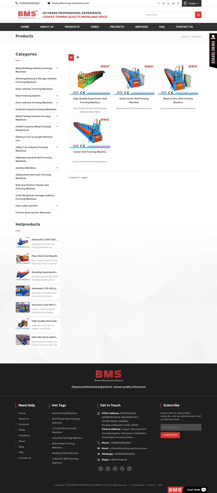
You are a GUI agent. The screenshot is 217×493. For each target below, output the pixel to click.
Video (95, 26)
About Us (24, 418)
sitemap (151, 485)
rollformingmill (118, 459)
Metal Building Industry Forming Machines (34, 70)
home (25, 26)
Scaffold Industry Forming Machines (36, 109)
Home (22, 413)
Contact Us (25, 457)
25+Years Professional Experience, (72, 13)
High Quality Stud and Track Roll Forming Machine (45, 321)
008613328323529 (121, 442)
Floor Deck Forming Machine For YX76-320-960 (45, 256)
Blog (21, 446)
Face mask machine (27, 205)
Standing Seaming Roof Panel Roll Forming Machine (45, 272)
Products (24, 424)
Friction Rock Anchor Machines (33, 212)
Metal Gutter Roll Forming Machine (178, 100)
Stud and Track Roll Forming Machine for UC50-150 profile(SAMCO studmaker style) (45, 305)
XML (160, 485)
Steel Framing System (28, 95)
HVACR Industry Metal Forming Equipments (33, 128)
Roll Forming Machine (64, 413)
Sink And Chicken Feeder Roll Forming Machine (32, 187)
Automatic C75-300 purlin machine (45, 288)
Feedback (24, 435)
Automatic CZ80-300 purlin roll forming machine (45, 239)
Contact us (184, 26)
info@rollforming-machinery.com (70, 3)
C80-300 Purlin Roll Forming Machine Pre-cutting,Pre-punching (45, 337)
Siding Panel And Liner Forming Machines (33, 176)
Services (141, 26)
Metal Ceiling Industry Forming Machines (33, 118)
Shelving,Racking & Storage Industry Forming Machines (36, 80)
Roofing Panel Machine (65, 453)
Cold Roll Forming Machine (67, 438)
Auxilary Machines (26, 167)
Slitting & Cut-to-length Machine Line (34, 138)
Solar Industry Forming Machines (34, 88)
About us (47, 26)
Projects (117, 26)
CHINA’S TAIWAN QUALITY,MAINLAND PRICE (75, 17)
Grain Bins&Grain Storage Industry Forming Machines (35, 197)
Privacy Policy (137, 485)
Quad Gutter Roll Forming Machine (134, 100)
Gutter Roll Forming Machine (90, 151)
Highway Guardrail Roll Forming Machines (33, 159)
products (72, 26)
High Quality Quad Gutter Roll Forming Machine (90, 100)
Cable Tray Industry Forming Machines (32, 149)
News (22, 441)
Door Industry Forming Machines (34, 102)
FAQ (162, 26)
